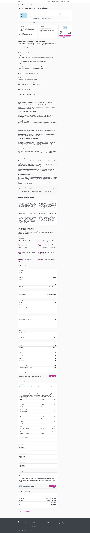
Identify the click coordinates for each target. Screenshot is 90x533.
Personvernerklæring (62, 523)
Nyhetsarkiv (49, 1)
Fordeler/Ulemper (27, 22)
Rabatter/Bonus (34, 22)
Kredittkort (53, 1)
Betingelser (51, 22)
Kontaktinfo (56, 22)
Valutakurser (47, 523)
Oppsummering (21, 22)
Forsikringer (46, 22)
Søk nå (52, 376)
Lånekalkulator (34, 526)
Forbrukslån (58, 1)
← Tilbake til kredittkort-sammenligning (24, 511)
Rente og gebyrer (40, 22)
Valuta (68, 1)
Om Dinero (61, 522)
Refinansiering (63, 1)
